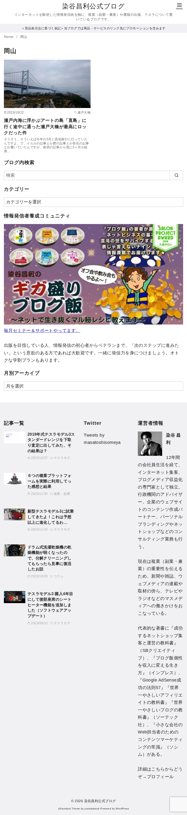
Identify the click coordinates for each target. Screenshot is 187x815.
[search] (176, 175)
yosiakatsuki (91, 808)
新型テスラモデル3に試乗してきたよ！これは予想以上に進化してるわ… (51, 516)
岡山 (23, 37)
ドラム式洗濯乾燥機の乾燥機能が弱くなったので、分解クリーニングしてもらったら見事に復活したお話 (50, 558)
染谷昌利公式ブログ (93, 6)
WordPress (122, 808)
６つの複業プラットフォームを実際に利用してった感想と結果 (50, 481)
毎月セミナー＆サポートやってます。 (42, 330)
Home (9, 37)
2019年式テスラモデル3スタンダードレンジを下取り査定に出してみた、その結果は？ (51, 442)
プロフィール (160, 776)
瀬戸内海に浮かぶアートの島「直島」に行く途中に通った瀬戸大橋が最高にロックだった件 (45, 126)
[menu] (179, 6)
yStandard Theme (69, 808)
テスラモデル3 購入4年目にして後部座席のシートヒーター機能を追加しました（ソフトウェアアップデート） (50, 604)
